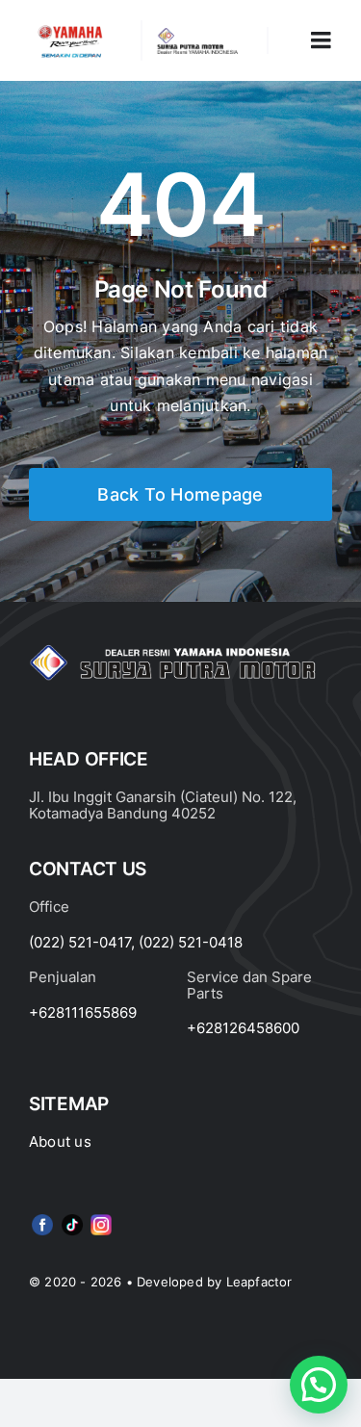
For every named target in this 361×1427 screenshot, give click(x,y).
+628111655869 (83, 1012)
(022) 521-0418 (191, 942)
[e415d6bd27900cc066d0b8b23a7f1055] (72, 1218)
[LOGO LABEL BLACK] (196, 34)
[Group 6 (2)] (101, 1218)
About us (60, 1141)
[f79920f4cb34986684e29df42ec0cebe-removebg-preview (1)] (42, 1218)
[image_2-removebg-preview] (70, 28)
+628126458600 (243, 1028)
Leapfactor (259, 1281)
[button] (319, 1385)
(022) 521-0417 (80, 942)
